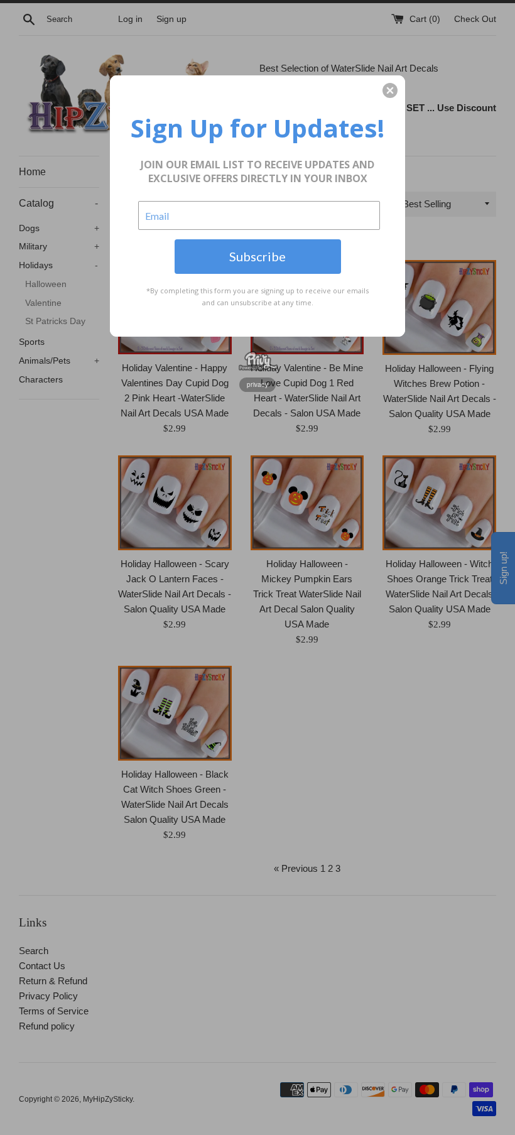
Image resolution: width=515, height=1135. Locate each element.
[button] (390, 90)
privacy (257, 384)
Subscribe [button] (257, 256)
